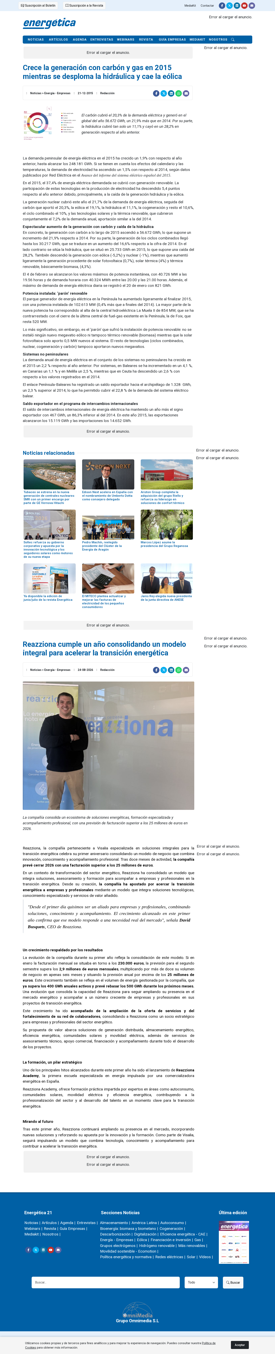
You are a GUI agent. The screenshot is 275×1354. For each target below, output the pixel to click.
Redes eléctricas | (170, 1257)
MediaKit (190, 5)
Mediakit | (32, 1234)
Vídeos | (206, 1257)
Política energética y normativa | (127, 1257)
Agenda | (67, 1222)
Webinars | (33, 1228)
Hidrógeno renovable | (158, 1245)
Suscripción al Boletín (39, 5)
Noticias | (32, 1222)
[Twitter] (229, 5)
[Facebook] (222, 5)
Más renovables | (192, 1245)
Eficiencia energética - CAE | (183, 1234)
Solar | (192, 1257)
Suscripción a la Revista (86, 5)
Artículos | (50, 1222)
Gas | (198, 1240)
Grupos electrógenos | (119, 1245)
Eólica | (143, 1240)
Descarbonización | (116, 1234)
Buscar (235, 1283)
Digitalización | (146, 1234)
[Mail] (252, 5)
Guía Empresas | (73, 1228)
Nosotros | (51, 1234)
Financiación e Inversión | (172, 1240)
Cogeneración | (172, 1228)
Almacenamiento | (115, 1222)
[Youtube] (244, 5)
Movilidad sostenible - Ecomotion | (129, 1251)
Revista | (51, 1228)
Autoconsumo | (173, 1222)
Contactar (207, 5)
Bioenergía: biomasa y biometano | (129, 1228)
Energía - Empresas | (117, 1240)
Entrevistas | (87, 1222)
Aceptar (240, 1345)
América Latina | (145, 1222)
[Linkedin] (237, 5)
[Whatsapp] (178, 93)
